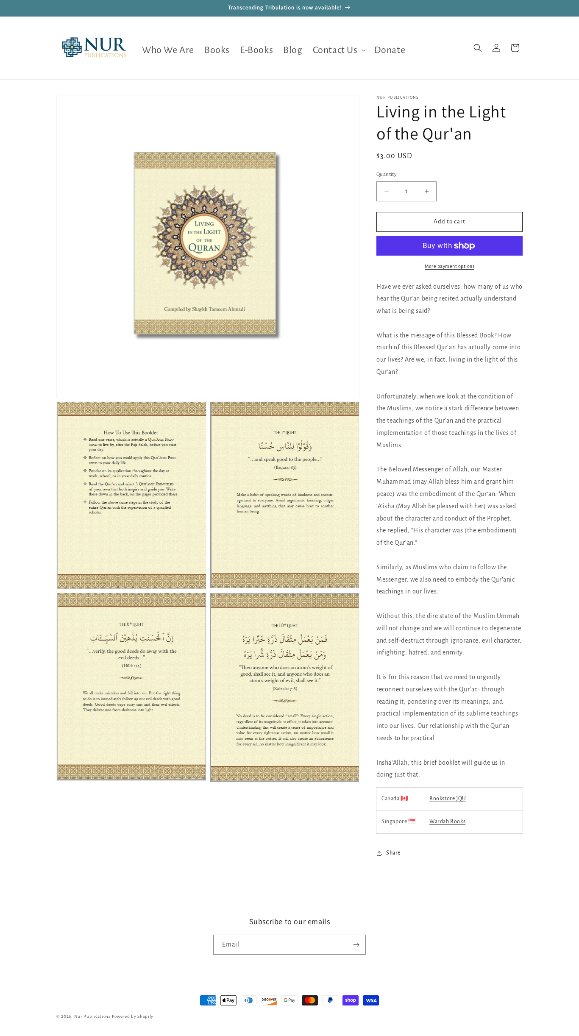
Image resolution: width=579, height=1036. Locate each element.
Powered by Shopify (133, 1016)
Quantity (386, 174)
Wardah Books (447, 821)
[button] (338, 50)
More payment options (449, 266)
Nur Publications (92, 1016)
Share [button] (393, 853)
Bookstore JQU (447, 799)
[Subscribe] (356, 945)
